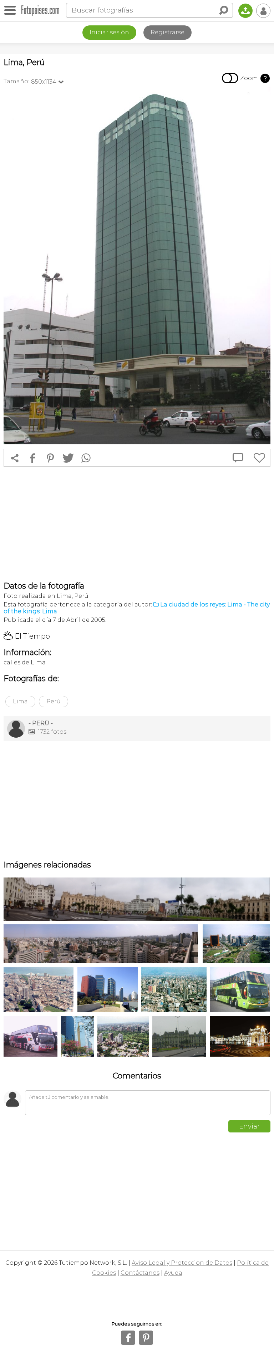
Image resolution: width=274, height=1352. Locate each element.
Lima (20, 701)
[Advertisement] (137, 524)
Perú (53, 701)
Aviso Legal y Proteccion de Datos (182, 1262)
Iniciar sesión (109, 32)
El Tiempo (27, 636)
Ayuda (173, 1272)
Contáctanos (140, 1272)
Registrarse (167, 32)
